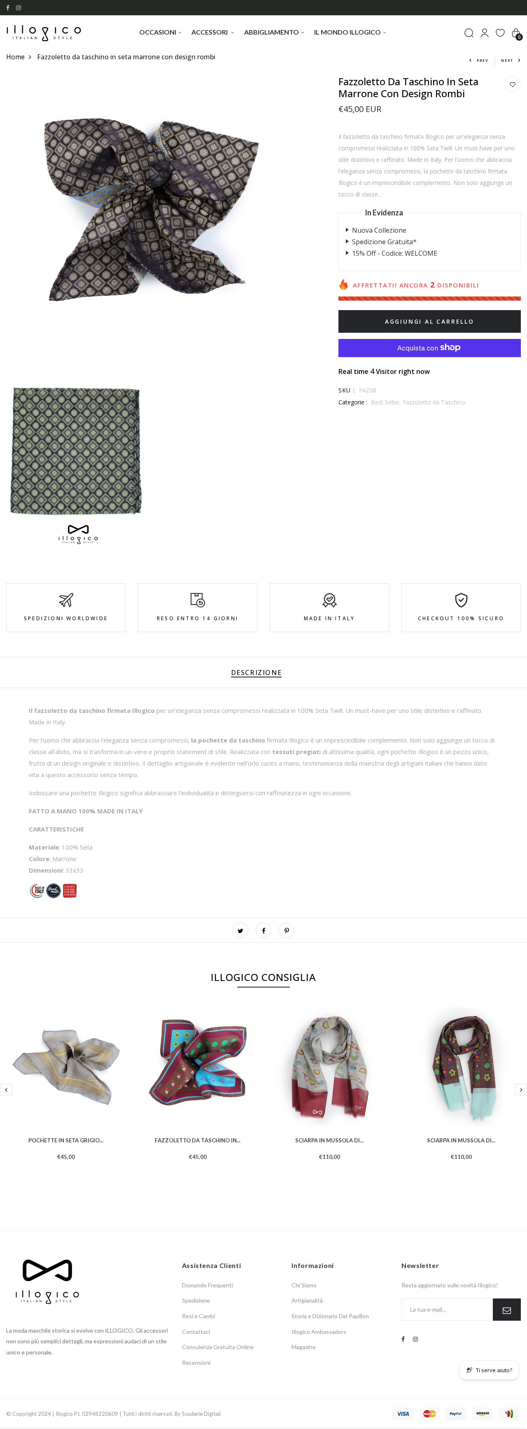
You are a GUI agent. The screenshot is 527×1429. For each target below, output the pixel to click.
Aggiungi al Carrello (429, 321)
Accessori (210, 32)
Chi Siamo (304, 1285)
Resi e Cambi (198, 1315)
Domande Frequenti (207, 1285)
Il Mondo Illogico (347, 32)
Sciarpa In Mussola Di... (329, 1139)
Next (507, 60)
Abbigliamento (271, 32)
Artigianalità (307, 1300)
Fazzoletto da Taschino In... (197, 1139)
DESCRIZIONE (256, 672)
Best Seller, (387, 402)
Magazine (303, 1346)
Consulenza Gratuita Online (218, 1346)
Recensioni (196, 1362)
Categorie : (352, 402)
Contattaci (196, 1331)
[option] (66, 1096)
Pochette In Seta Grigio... (65, 1139)
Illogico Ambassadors (318, 1331)
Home (15, 56)
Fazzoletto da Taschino (434, 402)
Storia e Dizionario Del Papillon (330, 1315)
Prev (483, 60)
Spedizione (196, 1300)
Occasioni (157, 32)
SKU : (346, 390)
